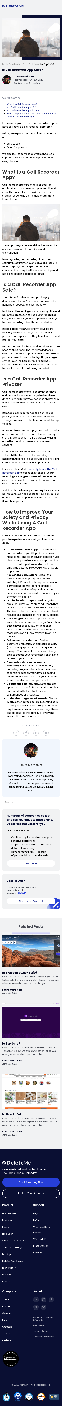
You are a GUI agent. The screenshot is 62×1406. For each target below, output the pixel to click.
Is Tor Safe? (11, 1043)
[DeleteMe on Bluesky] (43, 1307)
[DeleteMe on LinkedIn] (36, 1299)
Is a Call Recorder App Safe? (21, 107)
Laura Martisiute (31, 765)
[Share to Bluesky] (46, 733)
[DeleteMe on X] (36, 1307)
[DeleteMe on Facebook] (51, 1299)
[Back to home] (13, 6)
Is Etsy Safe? (11, 1114)
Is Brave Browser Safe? (19, 972)
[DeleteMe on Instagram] (43, 1299)
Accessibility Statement (44, 1336)
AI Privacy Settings (12, 1247)
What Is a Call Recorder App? (22, 104)
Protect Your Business (31, 1193)
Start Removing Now (31, 1182)
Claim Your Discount (31, 901)
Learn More (31, 863)
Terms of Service (40, 1331)
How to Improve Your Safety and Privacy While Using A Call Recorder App (31, 115)
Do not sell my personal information (44, 1318)
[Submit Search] (56, 802)
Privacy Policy (39, 1325)
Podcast (7, 1281)
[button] (58, 6)
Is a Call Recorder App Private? (23, 110)
